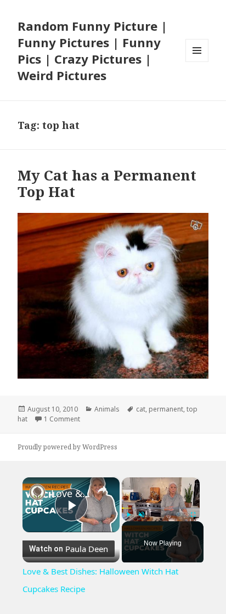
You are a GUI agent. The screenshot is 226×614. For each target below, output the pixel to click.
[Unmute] (141, 514)
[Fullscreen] (193, 514)
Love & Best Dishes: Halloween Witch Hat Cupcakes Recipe (71, 493)
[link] (37, 492)
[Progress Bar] (161, 507)
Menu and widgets (197, 61)
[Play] (128, 514)
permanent (166, 409)
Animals (107, 409)
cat (140, 409)
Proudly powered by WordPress (67, 447)
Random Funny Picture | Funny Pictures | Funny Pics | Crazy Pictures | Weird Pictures (92, 50)
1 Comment (62, 419)
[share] (102, 489)
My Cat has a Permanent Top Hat (107, 183)
